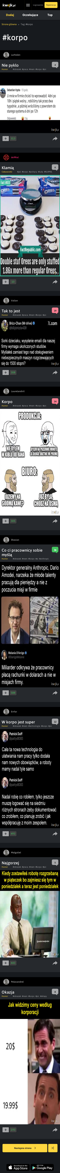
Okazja (8, 992)
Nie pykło (10, 65)
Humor (5, 69)
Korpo (7, 401)
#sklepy (43, 996)
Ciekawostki (7, 172)
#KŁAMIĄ (48, 172)
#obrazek (17, 69)
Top (50, 15)
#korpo (39, 69)
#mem (31, 69)
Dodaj (10, 15)
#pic (44, 69)
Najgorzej (10, 863)
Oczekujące (30, 15)
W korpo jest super (18, 722)
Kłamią (8, 167)
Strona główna (9, 24)
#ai (37, 559)
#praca (25, 69)
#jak (19, 172)
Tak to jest (11, 311)
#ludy (40, 172)
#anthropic (44, 559)
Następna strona (23, 1148)
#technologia (34, 726)
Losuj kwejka (53, 1148)
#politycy (33, 172)
